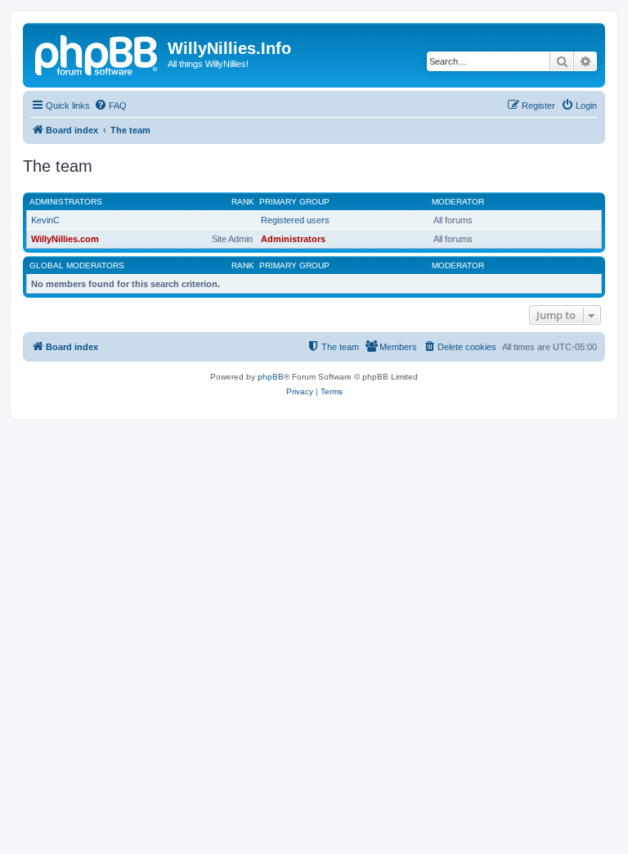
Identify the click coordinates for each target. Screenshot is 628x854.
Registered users (295, 220)
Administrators (65, 201)
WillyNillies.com (65, 239)
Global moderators (76, 265)
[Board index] (97, 53)
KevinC (45, 220)
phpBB (271, 376)
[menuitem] (110, 105)
